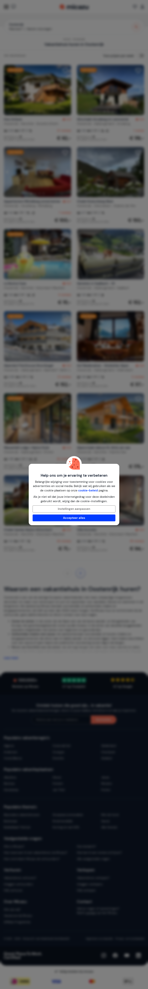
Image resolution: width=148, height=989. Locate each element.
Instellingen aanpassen (74, 509)
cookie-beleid (88, 490)
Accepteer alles (74, 518)
